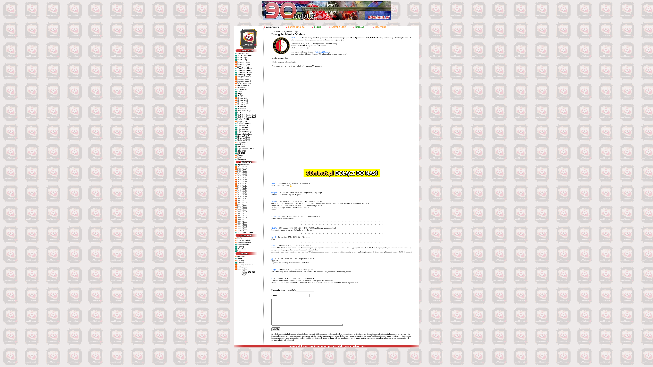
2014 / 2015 (242, 188)
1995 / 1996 (242, 228)
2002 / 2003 (242, 213)
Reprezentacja (242, 142)
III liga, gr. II (242, 100)
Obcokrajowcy (243, 85)
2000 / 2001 (242, 218)
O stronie (241, 256)
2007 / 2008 (242, 203)
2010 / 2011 (242, 196)
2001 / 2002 (242, 215)
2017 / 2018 (242, 182)
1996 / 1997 (242, 226)
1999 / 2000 (242, 220)
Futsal (239, 157)
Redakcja (241, 260)
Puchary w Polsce (244, 242)
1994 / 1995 (242, 230)
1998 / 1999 (242, 222)
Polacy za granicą (244, 83)
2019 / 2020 (242, 177)
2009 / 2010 (242, 198)
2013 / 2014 (242, 190)
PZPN (239, 238)
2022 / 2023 (242, 171)
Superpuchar (242, 121)
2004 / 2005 (242, 209)
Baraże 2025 (242, 87)
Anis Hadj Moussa (322, 52)
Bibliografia (242, 267)
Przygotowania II (244, 81)
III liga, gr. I (242, 98)
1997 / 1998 (242, 224)
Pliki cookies (242, 269)
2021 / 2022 (242, 173)
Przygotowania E (244, 77)
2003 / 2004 (242, 211)
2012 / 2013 (242, 192)
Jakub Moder (296, 38)
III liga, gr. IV (242, 104)
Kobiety (240, 155)
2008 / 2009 (242, 201)
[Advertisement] (335, 94)
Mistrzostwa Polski (244, 240)
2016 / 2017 (242, 184)
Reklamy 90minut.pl (245, 265)
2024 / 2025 (242, 167)
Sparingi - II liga (243, 66)
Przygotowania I (243, 79)
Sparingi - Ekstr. (243, 62)
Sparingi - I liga (243, 64)
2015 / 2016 (242, 186)
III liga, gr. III (242, 102)
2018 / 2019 (242, 179)
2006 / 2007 (242, 205)
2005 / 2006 (242, 207)
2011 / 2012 (242, 194)
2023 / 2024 (242, 169)
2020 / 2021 (242, 175)
